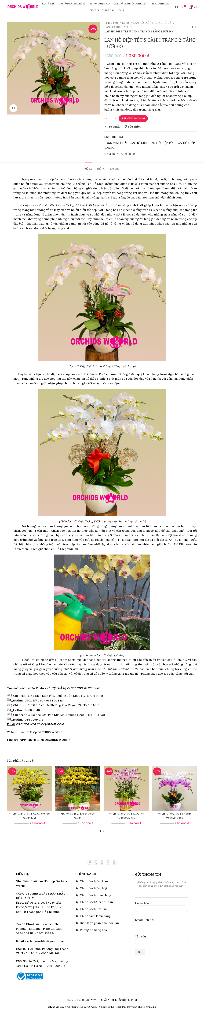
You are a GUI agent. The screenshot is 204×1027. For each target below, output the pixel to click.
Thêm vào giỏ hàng (133, 118)
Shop (126, 22)
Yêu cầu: (141, 936)
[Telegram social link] (134, 154)
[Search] (177, 7)
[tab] (88, 167)
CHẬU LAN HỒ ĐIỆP (134, 143)
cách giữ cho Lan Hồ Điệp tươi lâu (54, 549)
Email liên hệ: (144, 920)
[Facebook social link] (118, 154)
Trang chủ (111, 22)
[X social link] (122, 154)
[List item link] (101, 881)
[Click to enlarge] (13, 108)
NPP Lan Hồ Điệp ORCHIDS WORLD (45, 740)
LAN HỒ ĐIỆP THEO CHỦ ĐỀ (152, 22)
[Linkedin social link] (130, 154)
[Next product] (195, 27)
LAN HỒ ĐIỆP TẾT (116, 27)
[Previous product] (189, 27)
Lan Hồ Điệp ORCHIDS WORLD (40, 732)
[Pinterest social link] (126, 154)
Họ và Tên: (142, 903)
